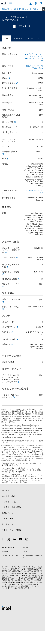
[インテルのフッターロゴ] (6, 608)
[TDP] (7, 159)
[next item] (43, 9)
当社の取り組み (8, 496)
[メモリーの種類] (17, 257)
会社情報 (5, 490)
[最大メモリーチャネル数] (7, 267)
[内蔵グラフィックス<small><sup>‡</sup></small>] (3, 302)
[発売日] (9, 78)
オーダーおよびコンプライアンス (26, 38)
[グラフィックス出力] (3, 309)
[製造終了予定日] (17, 83)
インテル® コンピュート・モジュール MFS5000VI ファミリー (33, 57)
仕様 (6, 38)
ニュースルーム (8, 518)
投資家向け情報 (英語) (11, 507)
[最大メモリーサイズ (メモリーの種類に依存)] (6, 252)
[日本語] (36, 3)
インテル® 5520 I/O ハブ (34, 191)
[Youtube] (21, 539)
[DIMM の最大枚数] (18, 279)
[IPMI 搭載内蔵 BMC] (3, 154)
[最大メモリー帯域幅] (3, 274)
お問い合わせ (7, 513)
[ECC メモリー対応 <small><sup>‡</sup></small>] (3, 286)
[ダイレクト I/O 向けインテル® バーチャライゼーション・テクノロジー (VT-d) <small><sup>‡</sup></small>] (18, 382)
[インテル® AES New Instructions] (13, 397)
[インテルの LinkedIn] (15, 539)
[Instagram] (27, 539)
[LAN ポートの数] (17, 339)
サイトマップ (7, 524)
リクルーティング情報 (11, 530)
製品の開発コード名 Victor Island (34, 67)
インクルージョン (9, 502)
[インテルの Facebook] (3, 539)
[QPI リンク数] (15, 122)
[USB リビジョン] (17, 327)
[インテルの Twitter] (9, 539)
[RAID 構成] (12, 332)
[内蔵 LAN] (11, 344)
